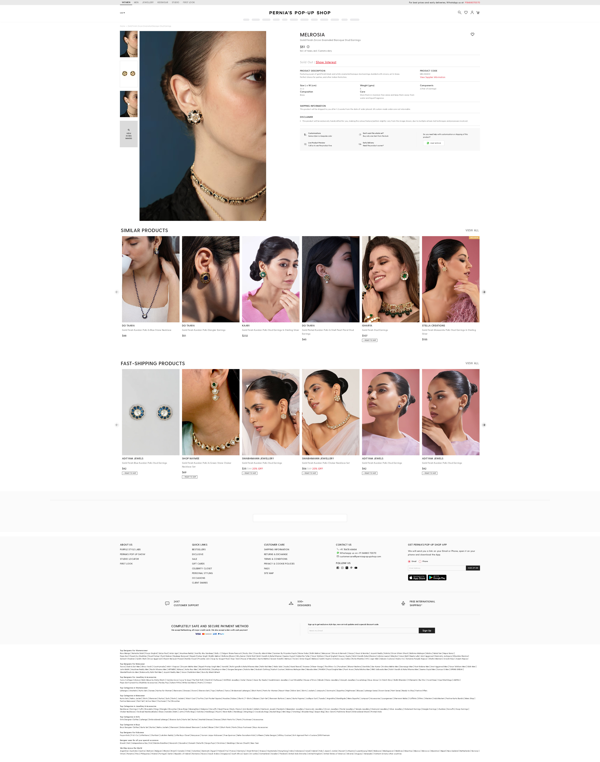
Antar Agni (173, 653)
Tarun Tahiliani (317, 656)
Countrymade (159, 666)
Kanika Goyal (190, 659)
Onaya (351, 653)
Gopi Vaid (235, 659)
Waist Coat (191, 698)
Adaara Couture (387, 659)
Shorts (241, 698)
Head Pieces (223, 709)
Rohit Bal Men (266, 666)
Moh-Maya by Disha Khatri (153, 680)
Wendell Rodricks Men (129, 672)
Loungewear (387, 698)
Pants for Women (270, 691)
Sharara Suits (175, 719)
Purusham (342, 666)
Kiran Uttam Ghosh (400, 653)
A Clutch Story (386, 680)
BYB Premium (324, 735)
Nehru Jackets (163, 727)
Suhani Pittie (175, 683)
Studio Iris (399, 659)
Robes (234, 698)
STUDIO (175, 2)
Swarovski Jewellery (314, 709)
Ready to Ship (408, 691)
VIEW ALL (472, 230)
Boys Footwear (245, 727)
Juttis (181, 712)
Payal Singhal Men (334, 669)
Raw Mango (125, 653)
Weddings (231, 743)
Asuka (286, 666)
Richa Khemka (358, 659)
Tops (213, 691)
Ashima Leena (383, 656)
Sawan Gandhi (276, 659)
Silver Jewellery (396, 709)
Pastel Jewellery (347, 709)
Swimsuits (331, 691)
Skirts (304, 691)
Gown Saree (384, 691)
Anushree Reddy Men (140, 669)
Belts (175, 712)
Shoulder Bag (307, 712)
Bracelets (149, 709)
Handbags (209, 712)
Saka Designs (271, 735)
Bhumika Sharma (460, 656)
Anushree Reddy (186, 653)
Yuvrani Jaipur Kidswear (211, 735)
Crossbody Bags (262, 712)
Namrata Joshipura (443, 656)
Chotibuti (155, 735)
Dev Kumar (376, 666)
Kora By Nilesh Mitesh (211, 672)
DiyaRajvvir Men (219, 669)
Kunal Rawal (296, 666)
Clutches (200, 712)
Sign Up (426, 630)
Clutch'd (208, 680)
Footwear (162, 701)
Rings (156, 709)
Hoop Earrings (462, 709)
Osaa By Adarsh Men (263, 653)
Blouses (360, 691)
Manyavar (326, 653)
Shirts (145, 698)
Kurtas (161, 698)
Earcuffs (213, 709)
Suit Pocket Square (213, 698)
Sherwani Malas (401, 698)
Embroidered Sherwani (190, 727)
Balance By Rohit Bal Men (151, 672)
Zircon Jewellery (331, 709)
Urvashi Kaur (449, 659)
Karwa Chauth (243, 743)
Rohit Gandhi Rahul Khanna (364, 656)
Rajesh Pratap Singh (198, 656)
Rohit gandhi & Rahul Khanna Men (244, 666)
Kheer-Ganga (317, 666)
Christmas (220, 743)
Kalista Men (249, 669)
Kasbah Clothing (263, 669)
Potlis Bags (190, 712)
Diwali (122, 743)
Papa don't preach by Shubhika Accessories (138, 683)
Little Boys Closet (182, 735)
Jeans (288, 698)
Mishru (429, 653)
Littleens (260, 735)
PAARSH (322, 669)
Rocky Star (247, 653)
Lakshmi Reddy (166, 735)
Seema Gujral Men (427, 669)
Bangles (163, 709)
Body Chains (235, 709)
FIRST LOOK (189, 2)
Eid (150, 743)
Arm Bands (247, 709)
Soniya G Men (443, 669)
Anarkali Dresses (206, 719)
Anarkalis (133, 691)
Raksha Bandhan (161, 743)
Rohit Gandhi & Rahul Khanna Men (403, 669)
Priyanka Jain (204, 659)
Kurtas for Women (164, 691)
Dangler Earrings (429, 709)
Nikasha (394, 656)
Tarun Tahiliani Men (457, 666)
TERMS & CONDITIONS (276, 559)
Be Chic (422, 680)
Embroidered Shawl (360, 712)
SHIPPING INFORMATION (276, 549)
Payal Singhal (331, 656)
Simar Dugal (305, 659)
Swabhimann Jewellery (278, 680)
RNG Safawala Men (380, 669)
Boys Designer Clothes (129, 727)
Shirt (217, 727)
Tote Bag (296, 712)
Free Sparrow (230, 735)
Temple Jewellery (362, 709)
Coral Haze (431, 680)
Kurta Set (186, 719)
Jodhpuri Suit (311, 698)
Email (414, 561)
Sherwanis (177, 691)
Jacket (204, 727)
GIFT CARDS (198, 563)
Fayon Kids (125, 735)
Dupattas (341, 691)
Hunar (249, 680)
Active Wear (151, 701)
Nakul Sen (437, 653)
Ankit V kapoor (173, 666)
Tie (169, 701)
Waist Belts (227, 712)
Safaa (347, 659)
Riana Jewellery (332, 680)
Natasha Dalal (138, 653)
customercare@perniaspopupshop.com (360, 556)
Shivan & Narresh (339, 653)
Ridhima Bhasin (228, 656)
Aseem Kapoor (462, 659)
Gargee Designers (235, 669)
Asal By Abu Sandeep (204, 653)
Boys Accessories (260, 727)
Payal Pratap (153, 656)
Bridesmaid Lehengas (241, 691)
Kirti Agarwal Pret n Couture (305, 735)
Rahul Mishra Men (362, 669)
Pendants (281, 709)
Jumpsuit (365, 698)
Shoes (161, 712)
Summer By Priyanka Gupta (285, 653)
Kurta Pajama (298, 698)
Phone (425, 561)
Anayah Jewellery (347, 680)
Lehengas (124, 691)
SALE (194, 559)
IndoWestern (439, 698)
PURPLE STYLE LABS (130, 549)
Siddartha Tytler (303, 656)
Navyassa (195, 735)
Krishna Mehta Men (390, 666)
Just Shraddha (296, 680)
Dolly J (217, 653)
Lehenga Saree (371, 691)
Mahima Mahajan (417, 653)
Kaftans (220, 691)
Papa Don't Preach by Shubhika (133, 656)
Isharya (137, 680)
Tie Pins (200, 698)
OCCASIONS (198, 578)
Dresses (187, 691)
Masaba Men (312, 669)
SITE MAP (269, 573)
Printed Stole (376, 712)
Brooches (176, 701)
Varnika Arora (172, 680)
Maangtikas (194, 709)
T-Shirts (248, 698)
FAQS (267, 568)
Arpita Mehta (263, 659)
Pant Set (140, 701)
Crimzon (208, 683)
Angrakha (331, 698)
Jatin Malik (124, 669)
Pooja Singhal (151, 653)
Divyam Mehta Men (189, 666)
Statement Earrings (412, 709)
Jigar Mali (374, 659)
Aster (243, 680)
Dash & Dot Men (133, 666)
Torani (295, 659)
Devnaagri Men (406, 666)
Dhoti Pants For (228, 719)
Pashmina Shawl (344, 712)
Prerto (200, 683)
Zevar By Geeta (260, 680)
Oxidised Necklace (145, 712)
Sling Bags (248, 712)
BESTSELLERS (199, 549)
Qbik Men (471, 666)
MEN (136, 2)
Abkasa (180, 669)
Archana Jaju (338, 659)
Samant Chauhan (127, 659)
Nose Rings (183, 709)
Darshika (366, 666)
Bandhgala (341, 698)
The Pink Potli (197, 680)
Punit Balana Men (422, 666)
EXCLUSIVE (197, 554)
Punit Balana (166, 656)
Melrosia (312, 34)
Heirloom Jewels (268, 709)
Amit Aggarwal (427, 656)
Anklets (257, 709)
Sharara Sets (204, 691)
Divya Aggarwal (155, 659)
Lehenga (144, 719)
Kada (154, 712)
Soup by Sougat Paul (220, 659)
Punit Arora (348, 669)
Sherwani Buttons (276, 698)
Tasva (122, 666)
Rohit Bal (251, 656)
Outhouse (217, 680)
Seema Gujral (289, 656)
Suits (168, 698)
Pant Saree (395, 691)
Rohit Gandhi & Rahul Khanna (269, 656)
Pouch (218, 712)
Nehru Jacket (135, 698)
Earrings (133, 709)
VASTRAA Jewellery (231, 680)
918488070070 (472, 2)
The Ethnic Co (330, 666)
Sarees (152, 691)
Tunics (227, 691)
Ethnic (420, 698)
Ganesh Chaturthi (196, 743)
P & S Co (134, 735)
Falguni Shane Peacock (232, 653)
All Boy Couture (284, 735)
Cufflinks (413, 698)
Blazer (211, 727)
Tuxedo (322, 698)
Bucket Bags (275, 712)
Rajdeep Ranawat (181, 656)
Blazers (256, 698)
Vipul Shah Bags (445, 680)
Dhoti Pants (256, 691)
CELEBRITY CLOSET (202, 568)
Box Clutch (330, 712)
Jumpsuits (320, 691)
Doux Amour (373, 680)
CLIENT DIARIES (200, 582)
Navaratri (174, 743)
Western (428, 698)
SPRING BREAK (456, 669)
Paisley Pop (164, 683)
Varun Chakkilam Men (190, 672)
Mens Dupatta (353, 698)
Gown (194, 691)
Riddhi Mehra (214, 656)
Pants (173, 698)
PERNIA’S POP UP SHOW (132, 554)
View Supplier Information (432, 77)
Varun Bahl (403, 656)
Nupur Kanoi (448, 653)
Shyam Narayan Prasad (173, 659)
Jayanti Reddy (376, 653)
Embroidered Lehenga (158, 719)
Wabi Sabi (277, 666)
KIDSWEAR (163, 2)
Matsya (288, 659)
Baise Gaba (303, 653)
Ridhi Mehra (315, 653)
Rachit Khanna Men (158, 669)
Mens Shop (469, 698)
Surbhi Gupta (325, 659)
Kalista (387, 653)
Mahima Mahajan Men (295, 669)
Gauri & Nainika (362, 653)
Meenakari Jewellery (295, 709)
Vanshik (225, 666)
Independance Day (140, 743)
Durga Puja (210, 743)
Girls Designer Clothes (129, 719)
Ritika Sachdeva (189, 683)
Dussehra (183, 743)
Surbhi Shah (141, 659)
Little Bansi (144, 735)
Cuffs (141, 709)
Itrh (366, 659)
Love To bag (185, 680)
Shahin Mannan (435, 659)
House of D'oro (310, 680)
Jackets (311, 691)
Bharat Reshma (354, 666)
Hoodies (226, 698)
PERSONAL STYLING (202, 573)
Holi (128, 743)
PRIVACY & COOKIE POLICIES (279, 563)
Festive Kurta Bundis (454, 698)
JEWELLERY (148, 2)
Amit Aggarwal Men (439, 666)
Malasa (315, 659)
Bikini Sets (295, 691)
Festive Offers (421, 691)
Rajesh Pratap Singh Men (209, 666)
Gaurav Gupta (344, 656)
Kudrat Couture (277, 669)
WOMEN (126, 2)
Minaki (321, 680)
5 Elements (412, 680)
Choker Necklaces (127, 712)
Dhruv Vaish (147, 666)
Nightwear (350, 691)
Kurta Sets (143, 691)
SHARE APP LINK (473, 568)
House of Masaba (248, 659)
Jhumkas (442, 709)
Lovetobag (362, 680)
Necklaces (124, 709)
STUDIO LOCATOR (129, 559)
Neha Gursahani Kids (246, 735)
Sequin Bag (319, 712)
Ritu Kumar (241, 656)
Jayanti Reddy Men (171, 672)
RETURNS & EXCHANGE (276, 554)
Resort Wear (284, 691)
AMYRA (456, 680)
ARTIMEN (171, 669)
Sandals (168, 712)
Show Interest (326, 62)
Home (122, 26)
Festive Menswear (127, 701)
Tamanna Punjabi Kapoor (417, 659)
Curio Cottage (126, 680)
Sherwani (153, 698)
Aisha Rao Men (191, 669)
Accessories (375, 698)
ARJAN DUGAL (204, 669)
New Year (255, 743)
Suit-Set (264, 698)
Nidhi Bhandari (400, 680)
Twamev (306, 666)
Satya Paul (163, 653)
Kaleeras (204, 709)
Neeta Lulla (414, 656)
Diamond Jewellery (380, 709)
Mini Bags (286, 712)
